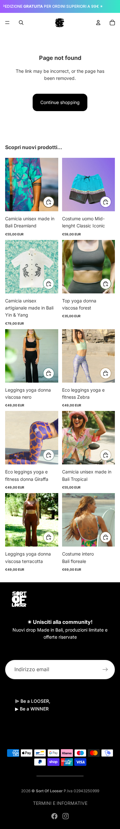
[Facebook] (54, 816)
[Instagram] (65, 816)
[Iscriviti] (105, 669)
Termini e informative (60, 803)
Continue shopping (60, 102)
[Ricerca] (21, 22)
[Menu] (7, 22)
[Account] (98, 22)
